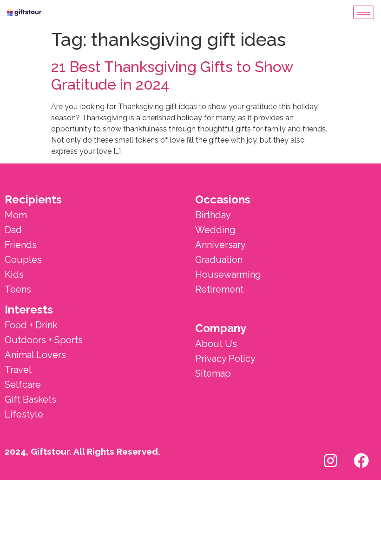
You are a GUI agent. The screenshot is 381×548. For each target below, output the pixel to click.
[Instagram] (330, 460)
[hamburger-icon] (363, 12)
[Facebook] (361, 460)
